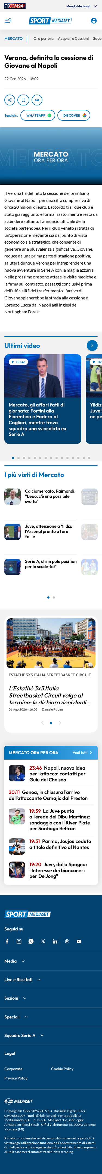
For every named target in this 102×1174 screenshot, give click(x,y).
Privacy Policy (15, 1078)
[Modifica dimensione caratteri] (37, 100)
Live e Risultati (18, 979)
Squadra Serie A (19, 1035)
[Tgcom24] (15, 6)
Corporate (13, 1068)
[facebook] (7, 941)
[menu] (8, 21)
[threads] (67, 941)
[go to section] (92, 345)
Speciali (12, 1017)
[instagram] (19, 941)
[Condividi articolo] (9, 100)
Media (10, 961)
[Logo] (51, 20)
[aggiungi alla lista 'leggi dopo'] (23, 100)
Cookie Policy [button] (62, 1068)
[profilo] (94, 21)
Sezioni (11, 998)
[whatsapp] (31, 941)
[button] (51, 20)
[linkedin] (55, 941)
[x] (43, 941)
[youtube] (79, 941)
